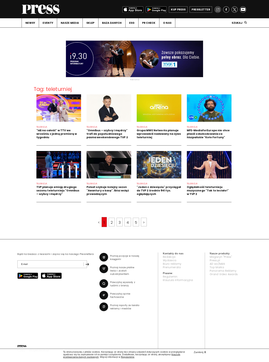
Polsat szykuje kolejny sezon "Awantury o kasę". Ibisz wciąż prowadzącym (108, 190)
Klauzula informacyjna (178, 280)
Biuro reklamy (172, 264)
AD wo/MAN (217, 264)
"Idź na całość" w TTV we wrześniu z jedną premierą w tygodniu (56, 134)
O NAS (167, 23)
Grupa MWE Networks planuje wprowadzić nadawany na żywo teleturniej (159, 134)
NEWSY (30, 23)
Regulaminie (127, 357)
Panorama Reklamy (223, 271)
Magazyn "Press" (221, 257)
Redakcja (169, 257)
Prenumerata (172, 267)
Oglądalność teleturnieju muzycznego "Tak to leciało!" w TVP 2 (208, 190)
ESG (132, 23)
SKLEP (90, 23)
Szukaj (237, 23)
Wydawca (169, 260)
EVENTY (48, 23)
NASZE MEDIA (70, 23)
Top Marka (217, 267)
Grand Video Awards (224, 274)
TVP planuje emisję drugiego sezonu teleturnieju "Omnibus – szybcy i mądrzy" (57, 190)
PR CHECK (149, 23)
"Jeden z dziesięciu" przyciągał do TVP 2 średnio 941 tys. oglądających (159, 190)
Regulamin (170, 276)
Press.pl (215, 260)
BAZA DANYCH (112, 23)
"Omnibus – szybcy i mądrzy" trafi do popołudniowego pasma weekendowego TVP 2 (107, 134)
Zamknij (200, 352)
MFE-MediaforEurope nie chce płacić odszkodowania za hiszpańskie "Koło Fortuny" (208, 134)
